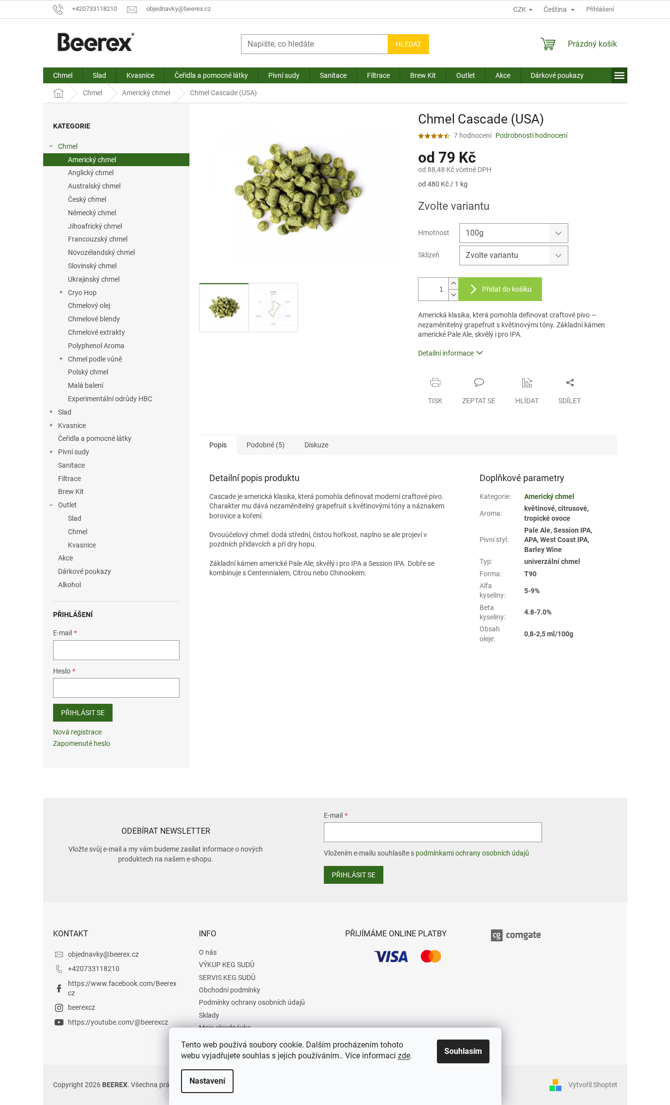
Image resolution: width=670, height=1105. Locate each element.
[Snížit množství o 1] (453, 295)
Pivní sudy (73, 452)
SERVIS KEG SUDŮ (227, 978)
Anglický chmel (91, 173)
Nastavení (207, 1081)
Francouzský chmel (97, 239)
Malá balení (85, 385)
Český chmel (87, 199)
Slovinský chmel (92, 266)
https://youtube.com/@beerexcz (118, 1022)
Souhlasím (463, 1051)
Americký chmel (92, 160)
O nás (208, 952)
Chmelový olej (89, 305)
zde (404, 1055)
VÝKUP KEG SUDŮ (226, 965)
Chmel (67, 146)
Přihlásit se (83, 713)
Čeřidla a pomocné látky (94, 438)
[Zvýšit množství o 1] (453, 283)
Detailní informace (446, 353)
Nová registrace (77, 732)
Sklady (209, 1015)
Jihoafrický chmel (95, 226)
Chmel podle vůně (95, 359)
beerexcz (81, 1007)
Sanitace (71, 465)
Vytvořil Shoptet (592, 1085)
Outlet (67, 505)
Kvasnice (72, 426)
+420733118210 (94, 969)
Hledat (408, 44)
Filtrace (69, 479)
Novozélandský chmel (101, 252)
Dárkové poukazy (84, 571)
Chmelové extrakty (96, 332)
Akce (65, 558)
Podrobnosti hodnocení (531, 135)
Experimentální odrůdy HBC (110, 399)
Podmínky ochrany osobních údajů (252, 1002)
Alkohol (69, 585)
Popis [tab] (218, 445)
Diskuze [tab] (316, 445)
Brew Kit (71, 491)
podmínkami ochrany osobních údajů (472, 853)
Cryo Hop (82, 293)
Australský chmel (94, 186)
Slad (64, 412)
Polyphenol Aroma (96, 346)
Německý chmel (92, 213)
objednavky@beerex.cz (103, 954)
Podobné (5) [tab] (265, 445)
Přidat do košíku (507, 289)
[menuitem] (62, 75)
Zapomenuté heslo (81, 743)
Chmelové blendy (94, 319)
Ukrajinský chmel (94, 279)
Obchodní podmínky (229, 990)
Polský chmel (88, 372)
